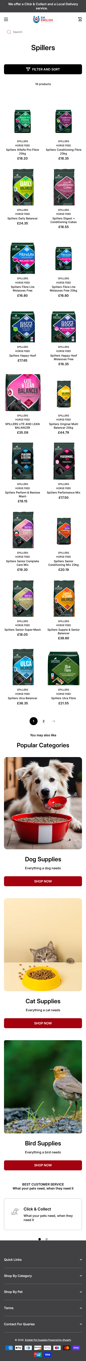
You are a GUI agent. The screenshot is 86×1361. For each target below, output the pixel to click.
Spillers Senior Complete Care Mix (22, 562)
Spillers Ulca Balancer (22, 698)
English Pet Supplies (36, 1339)
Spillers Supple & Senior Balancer (63, 631)
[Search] (7, 32)
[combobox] (43, 32)
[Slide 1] (39, 1239)
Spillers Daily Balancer (22, 218)
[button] (80, 19)
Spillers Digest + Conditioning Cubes (63, 220)
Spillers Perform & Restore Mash (22, 494)
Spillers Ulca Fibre (63, 698)
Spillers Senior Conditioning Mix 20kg (63, 562)
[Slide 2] (46, 1239)
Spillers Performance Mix (63, 492)
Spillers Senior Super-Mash (22, 629)
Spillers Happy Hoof (22, 355)
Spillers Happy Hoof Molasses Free (63, 357)
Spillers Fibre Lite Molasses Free (22, 288)
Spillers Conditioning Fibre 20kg (63, 151)
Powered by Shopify (59, 1339)
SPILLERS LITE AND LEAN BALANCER (22, 425)
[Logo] (43, 19)
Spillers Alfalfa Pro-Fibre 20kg (22, 151)
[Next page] (53, 721)
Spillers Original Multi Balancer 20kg (63, 425)
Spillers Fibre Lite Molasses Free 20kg (63, 288)
